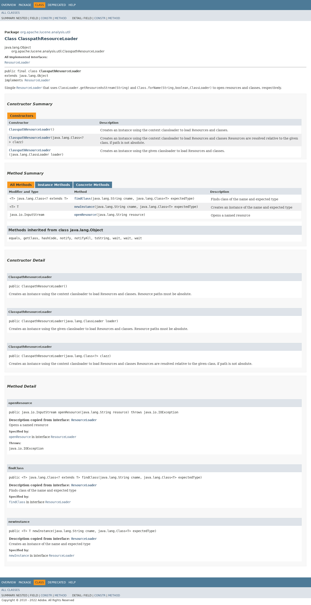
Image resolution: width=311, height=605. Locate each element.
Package (25, 5)
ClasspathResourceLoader (30, 129)
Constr (46, 18)
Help (72, 5)
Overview (8, 5)
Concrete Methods (92, 185)
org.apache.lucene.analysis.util (45, 32)
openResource (85, 214)
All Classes (10, 12)
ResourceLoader (17, 62)
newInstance (84, 207)
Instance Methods (54, 185)
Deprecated (57, 5)
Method (60, 18)
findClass (82, 198)
